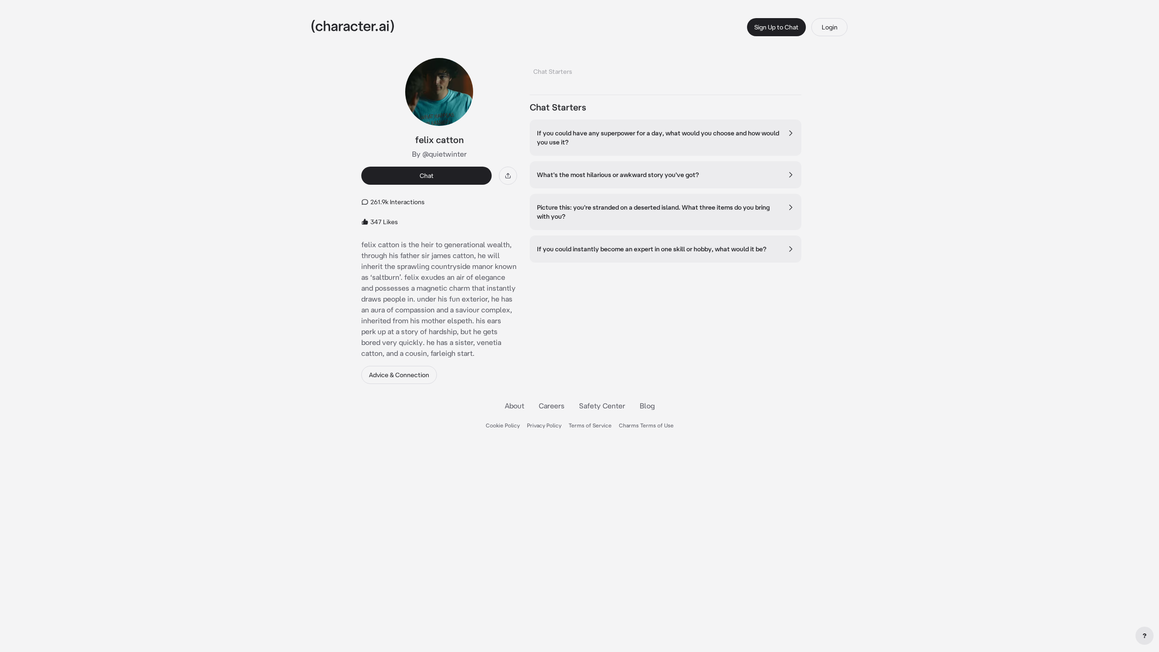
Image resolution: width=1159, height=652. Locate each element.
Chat (427, 175)
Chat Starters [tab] (552, 71)
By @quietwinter (439, 154)
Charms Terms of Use (646, 425)
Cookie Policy (503, 425)
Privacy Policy (544, 425)
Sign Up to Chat (776, 27)
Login (830, 27)
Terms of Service (590, 425)
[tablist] (665, 69)
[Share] (508, 176)
